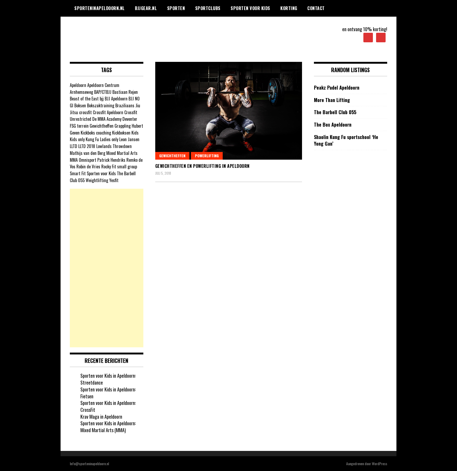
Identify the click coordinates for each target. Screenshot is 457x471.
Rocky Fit (108, 166)
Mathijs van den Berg (87, 153)
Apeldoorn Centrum (103, 85)
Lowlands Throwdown (114, 146)
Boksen (80, 105)
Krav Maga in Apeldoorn (101, 416)
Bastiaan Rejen (125, 92)
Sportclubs (208, 8)
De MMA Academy (106, 119)
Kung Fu (92, 139)
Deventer (129, 119)
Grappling (123, 126)
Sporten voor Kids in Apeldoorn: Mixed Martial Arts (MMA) (108, 426)
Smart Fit (78, 173)
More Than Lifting (332, 100)
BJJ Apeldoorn (116, 98)
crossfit (85, 112)
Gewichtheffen (172, 155)
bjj (102, 98)
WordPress (379, 463)
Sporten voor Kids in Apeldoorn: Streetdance (108, 379)
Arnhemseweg (81, 92)
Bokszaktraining (100, 105)
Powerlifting (207, 155)
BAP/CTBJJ (102, 92)
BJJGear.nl (146, 8)
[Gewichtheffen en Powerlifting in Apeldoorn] (228, 111)
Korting (288, 8)
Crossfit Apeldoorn (108, 112)
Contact (316, 8)
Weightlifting (97, 180)
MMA (74, 160)
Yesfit (113, 180)
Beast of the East (84, 98)
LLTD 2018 (86, 146)
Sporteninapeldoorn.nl (99, 8)
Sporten (176, 8)
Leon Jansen (129, 139)
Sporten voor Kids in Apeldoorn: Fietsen (108, 393)
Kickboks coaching (96, 133)
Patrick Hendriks (111, 160)
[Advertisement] (106, 268)
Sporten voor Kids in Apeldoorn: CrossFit (108, 406)
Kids (135, 133)
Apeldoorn (78, 85)
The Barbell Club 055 (335, 112)
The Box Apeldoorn (332, 124)
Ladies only (109, 139)
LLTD (73, 146)
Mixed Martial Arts (122, 153)
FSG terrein (79, 126)
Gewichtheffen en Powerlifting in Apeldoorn (202, 166)
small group (127, 166)
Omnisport (87, 160)
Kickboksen (121, 133)
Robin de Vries (88, 166)
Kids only (77, 139)
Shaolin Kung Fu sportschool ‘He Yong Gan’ (346, 140)
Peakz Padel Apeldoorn (336, 87)
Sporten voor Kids (250, 8)
